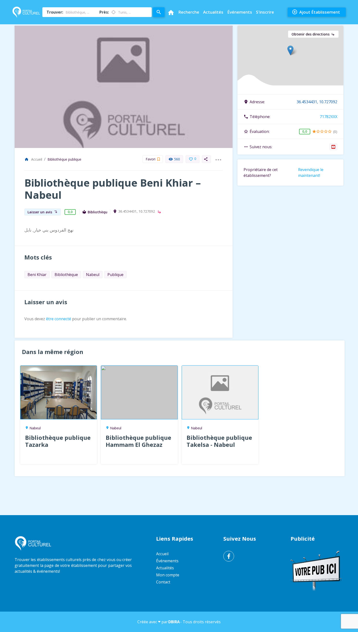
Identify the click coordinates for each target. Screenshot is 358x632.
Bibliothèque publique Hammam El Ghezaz (138, 441)
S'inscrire (265, 12)
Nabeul (92, 274)
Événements (239, 12)
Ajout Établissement (316, 12)
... (218, 157)
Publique (115, 274)
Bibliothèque (66, 274)
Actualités (213, 12)
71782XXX (328, 116)
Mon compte (167, 575)
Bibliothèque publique (64, 159)
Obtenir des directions (313, 34)
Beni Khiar (37, 274)
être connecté (58, 318)
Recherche (188, 12)
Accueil (33, 159)
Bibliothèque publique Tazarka (58, 441)
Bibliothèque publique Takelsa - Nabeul (219, 441)
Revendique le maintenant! (310, 172)
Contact (163, 582)
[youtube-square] (334, 146)
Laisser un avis (43, 212)
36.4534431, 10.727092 (136, 211)
